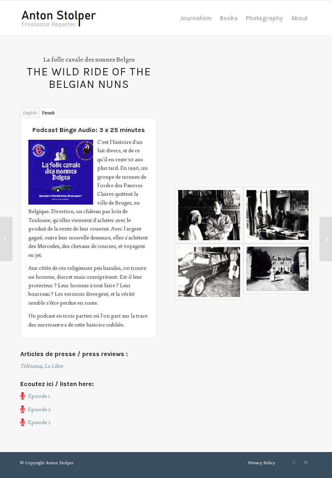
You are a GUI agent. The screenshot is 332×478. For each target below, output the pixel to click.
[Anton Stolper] (59, 18)
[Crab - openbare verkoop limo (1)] (209, 271)
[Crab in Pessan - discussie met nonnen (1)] (277, 215)
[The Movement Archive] (6, 239)
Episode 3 (39, 422)
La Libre (53, 366)
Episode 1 (39, 396)
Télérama (31, 366)
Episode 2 (39, 409)
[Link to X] (293, 463)
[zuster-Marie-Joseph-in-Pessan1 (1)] (277, 271)
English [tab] (30, 112)
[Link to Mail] (306, 463)
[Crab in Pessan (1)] (209, 215)
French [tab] (48, 112)
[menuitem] (196, 18)
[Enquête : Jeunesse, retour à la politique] (325, 239)
